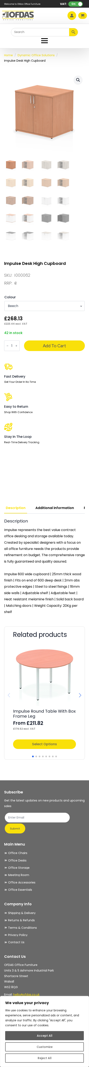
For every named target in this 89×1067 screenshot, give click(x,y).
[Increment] (16, 346)
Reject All (45, 1058)
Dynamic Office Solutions (36, 55)
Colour (10, 297)
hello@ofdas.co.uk (26, 994)
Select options (44, 744)
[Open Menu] (44, 40)
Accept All (44, 1036)
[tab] (15, 508)
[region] (44, 1031)
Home (8, 55)
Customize (45, 1047)
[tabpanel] (44, 567)
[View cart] (82, 15)
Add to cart (54, 346)
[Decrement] (7, 346)
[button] (78, 80)
